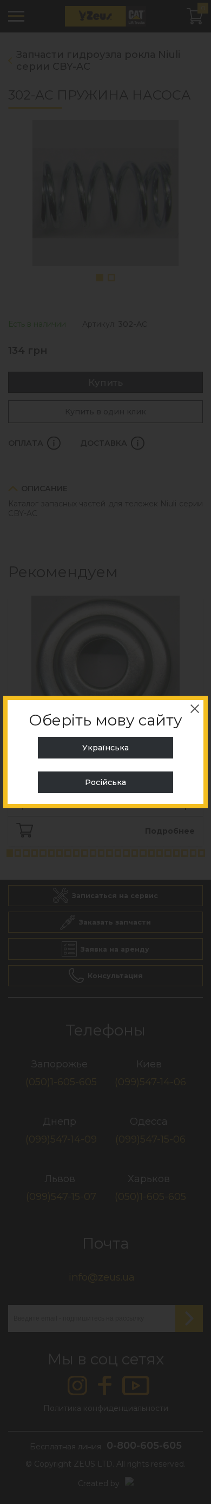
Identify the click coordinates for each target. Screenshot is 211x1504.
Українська (105, 748)
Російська (105, 782)
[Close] (194, 708)
